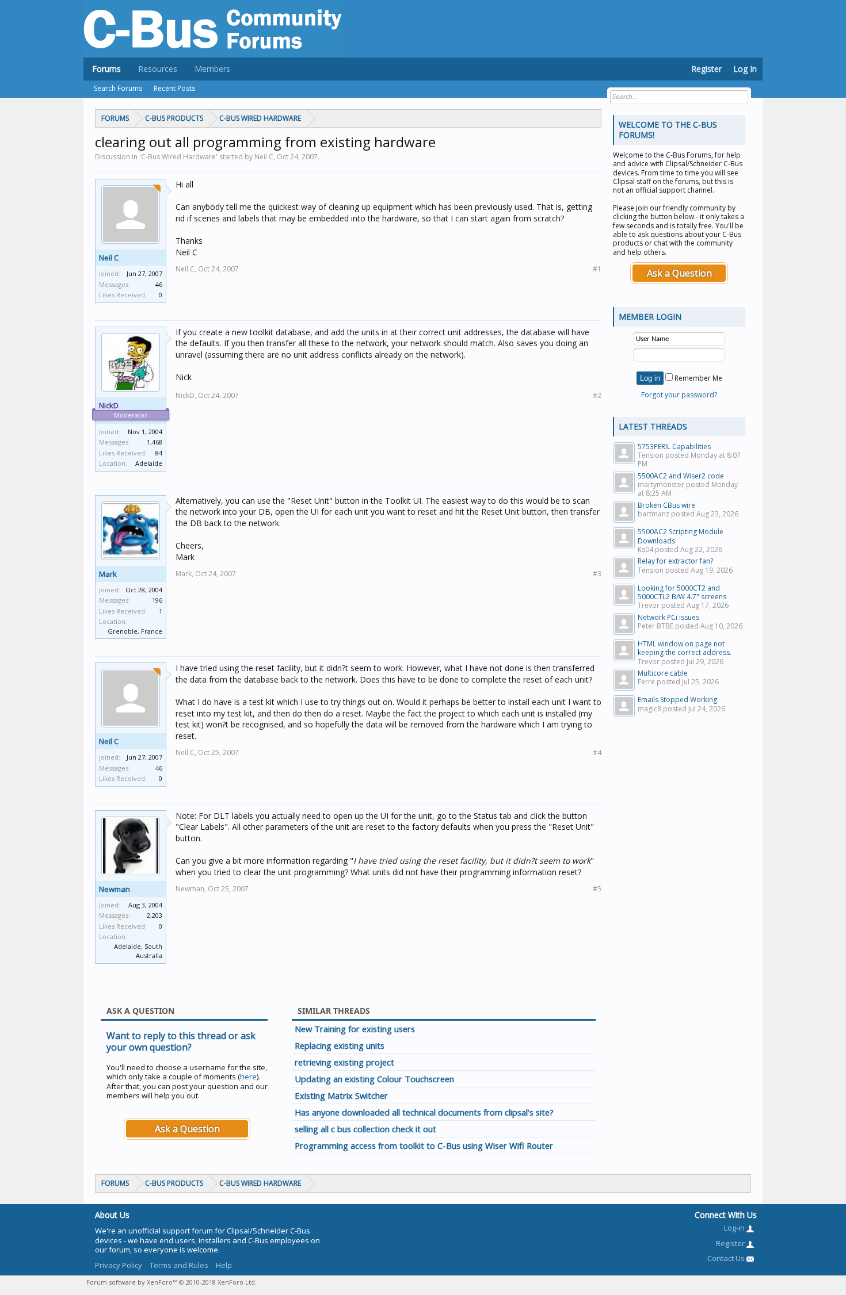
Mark (108, 573)
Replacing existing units (339, 1045)
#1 (597, 269)
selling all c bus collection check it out (365, 1129)
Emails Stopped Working (677, 699)
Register (706, 68)
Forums (106, 68)
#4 (597, 752)
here (248, 1076)
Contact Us (726, 1258)
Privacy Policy (118, 1265)
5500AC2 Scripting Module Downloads (680, 536)
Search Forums (118, 88)
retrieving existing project (344, 1062)
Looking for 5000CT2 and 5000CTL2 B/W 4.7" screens (682, 592)
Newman (114, 889)
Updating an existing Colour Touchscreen (374, 1079)
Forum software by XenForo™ (171, 1282)
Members (212, 68)
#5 (597, 888)
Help (224, 1265)
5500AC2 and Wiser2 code (681, 476)
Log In (745, 68)
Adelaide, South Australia (138, 951)
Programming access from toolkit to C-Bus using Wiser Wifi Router (424, 1145)
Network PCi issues (668, 617)
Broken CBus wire (666, 505)
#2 (597, 395)
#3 (597, 573)
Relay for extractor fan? (675, 561)
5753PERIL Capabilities (674, 446)
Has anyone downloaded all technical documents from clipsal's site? (424, 1112)
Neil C (109, 257)
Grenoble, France (135, 631)
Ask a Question (187, 1128)
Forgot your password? (679, 395)
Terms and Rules (179, 1265)
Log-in (735, 1228)
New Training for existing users (355, 1029)
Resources (157, 68)
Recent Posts (174, 88)
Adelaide (148, 463)
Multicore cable (663, 673)
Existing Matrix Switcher (341, 1095)
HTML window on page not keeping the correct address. (684, 648)
